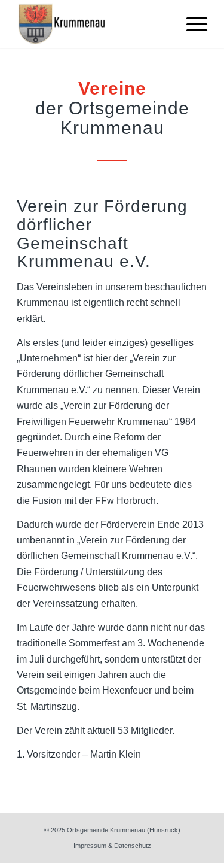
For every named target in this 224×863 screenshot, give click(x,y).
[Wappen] (93, 24)
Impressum (89, 845)
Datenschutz (132, 845)
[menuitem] (190, 24)
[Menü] (190, 24)
